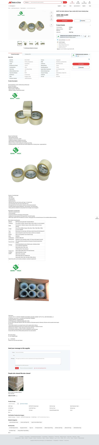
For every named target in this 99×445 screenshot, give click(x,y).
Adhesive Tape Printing (49, 427)
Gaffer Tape (10, 406)
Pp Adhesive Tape (12, 430)
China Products (27, 436)
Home (9, 8)
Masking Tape (72, 408)
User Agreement (55, 440)
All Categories (12, 5)
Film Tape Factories (38, 427)
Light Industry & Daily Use (15, 8)
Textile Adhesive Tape (77, 427)
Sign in (89, 3)
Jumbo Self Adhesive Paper (31, 8)
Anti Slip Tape (10, 408)
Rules (90, 5)
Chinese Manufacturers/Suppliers (36, 436)
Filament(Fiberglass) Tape (54, 410)
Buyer (64, 5)
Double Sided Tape (32, 408)
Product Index (69, 436)
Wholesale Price (51, 436)
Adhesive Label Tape (58, 427)
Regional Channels (63, 436)
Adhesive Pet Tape (68, 427)
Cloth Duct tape (52, 406)
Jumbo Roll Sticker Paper (13, 422)
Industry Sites (57, 436)
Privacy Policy (66, 440)
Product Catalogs (24, 403)
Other (71, 410)
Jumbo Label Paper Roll (24, 422)
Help (70, 5)
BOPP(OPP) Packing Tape (33, 406)
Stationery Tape (52, 408)
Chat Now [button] (83, 20)
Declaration (61, 440)
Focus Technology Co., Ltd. (42, 440)
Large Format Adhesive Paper (36, 422)
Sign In (58, 48)
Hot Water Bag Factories (13, 427)
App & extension (77, 5)
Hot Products (21, 436)
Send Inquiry (64, 20)
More (9, 432)
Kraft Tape (10, 410)
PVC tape (30, 410)
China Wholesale (44, 436)
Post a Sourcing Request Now (40, 368)
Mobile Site (74, 436)
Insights (78, 436)
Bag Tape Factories (23, 427)
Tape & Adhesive (23, 8)
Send (17, 368)
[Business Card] (89, 59)
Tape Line (31, 427)
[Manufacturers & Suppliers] (14, 2)
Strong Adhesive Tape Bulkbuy (23, 430)
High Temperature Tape (74, 406)
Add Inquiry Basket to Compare (31, 48)
